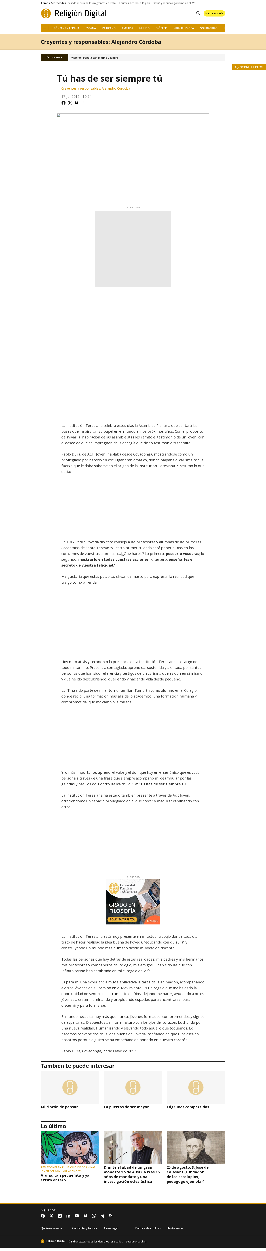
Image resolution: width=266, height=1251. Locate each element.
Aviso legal (111, 1228)
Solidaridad (209, 28)
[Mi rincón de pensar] (70, 1087)
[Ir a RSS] (112, 1216)
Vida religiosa (184, 28)
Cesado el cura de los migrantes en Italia (91, 3)
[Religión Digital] (73, 13)
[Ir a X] (52, 1216)
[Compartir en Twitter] (70, 103)
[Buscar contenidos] (197, 13)
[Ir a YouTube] (78, 1216)
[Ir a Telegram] (103, 1216)
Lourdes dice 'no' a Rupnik (134, 3)
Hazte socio (175, 1228)
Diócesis (162, 28)
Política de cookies (148, 1228)
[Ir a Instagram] (61, 1216)
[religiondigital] (53, 1241)
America (127, 28)
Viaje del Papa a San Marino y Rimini (94, 57)
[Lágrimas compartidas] (196, 1087)
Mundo (144, 28)
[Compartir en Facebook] (63, 103)
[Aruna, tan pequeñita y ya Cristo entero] (70, 1147)
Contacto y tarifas (84, 1228)
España (91, 28)
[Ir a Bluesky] (86, 1216)
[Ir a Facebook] (44, 1216)
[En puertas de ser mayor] (133, 1087)
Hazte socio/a (214, 13)
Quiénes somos (51, 1228)
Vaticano (109, 28)
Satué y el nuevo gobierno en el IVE (174, 3)
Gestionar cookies (136, 1241)
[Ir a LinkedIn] (69, 1216)
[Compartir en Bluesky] (76, 103)
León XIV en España (65, 28)
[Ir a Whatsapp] (95, 1216)
